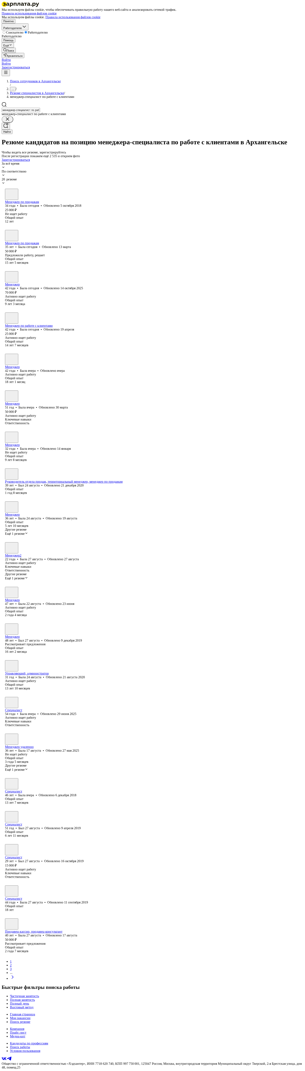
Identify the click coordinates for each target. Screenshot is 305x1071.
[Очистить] (7, 119)
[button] (6, 60)
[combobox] (21, 110)
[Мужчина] (11, 474)
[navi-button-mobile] (6, 72)
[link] (9, 50)
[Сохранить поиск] (6, 126)
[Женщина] (11, 194)
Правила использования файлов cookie (72, 17)
